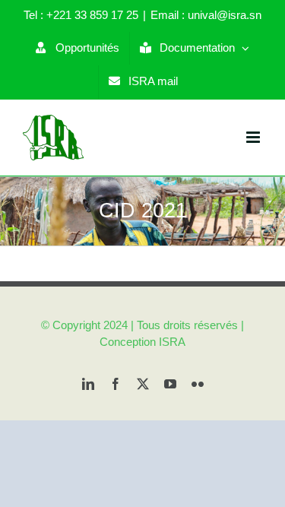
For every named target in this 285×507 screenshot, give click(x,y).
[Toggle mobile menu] (254, 137)
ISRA (172, 341)
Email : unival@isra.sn (205, 14)
